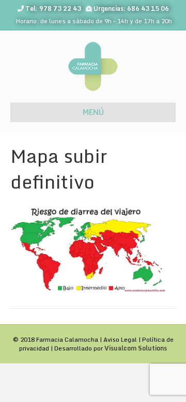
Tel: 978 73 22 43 (53, 8)
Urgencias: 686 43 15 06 (131, 8)
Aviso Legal (120, 339)
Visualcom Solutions (135, 348)
